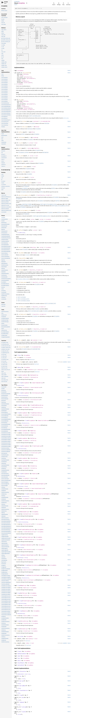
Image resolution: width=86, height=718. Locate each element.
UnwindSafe (21, 665)
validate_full (22, 306)
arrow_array (66, 118)
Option (25, 77)
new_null (21, 247)
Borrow (21, 681)
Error (45, 369)
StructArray (34, 458)
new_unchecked (26, 72)
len (23, 161)
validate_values (23, 329)
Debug (19, 367)
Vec (23, 81)
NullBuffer (36, 148)
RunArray (35, 473)
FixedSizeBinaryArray (36, 405)
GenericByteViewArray (38, 483)
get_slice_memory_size (25, 195)
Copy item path (27, 3)
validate (21, 269)
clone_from (19, 361)
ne (17, 643)
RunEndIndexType (21, 476)
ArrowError (31, 109)
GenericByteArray (37, 382)
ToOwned (21, 702)
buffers (21, 132)
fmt (17, 369)
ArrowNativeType (21, 232)
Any (20, 676)
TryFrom (23, 707)
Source (15, 4)
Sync (19, 658)
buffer (20, 230)
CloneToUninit (23, 690)
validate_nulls (23, 314)
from (17, 377)
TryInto (23, 711)
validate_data (22, 282)
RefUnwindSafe (22, 653)
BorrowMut (22, 685)
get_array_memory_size (25, 210)
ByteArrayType (21, 385)
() (34, 269)
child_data (22, 137)
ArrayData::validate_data (23, 279)
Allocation (22, 671)
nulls (20, 148)
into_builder (22, 346)
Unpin (19, 660)
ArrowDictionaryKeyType (23, 395)
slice (20, 219)
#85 (30, 320)
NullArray (33, 438)
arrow (6, 2)
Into (22, 697)
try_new (21, 99)
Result (19, 109)
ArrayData (20, 70)
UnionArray (33, 466)
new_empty (21, 252)
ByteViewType (20, 486)
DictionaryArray (37, 393)
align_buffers (22, 258)
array (18, 1)
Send (19, 656)
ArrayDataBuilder (45, 121)
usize (21, 75)
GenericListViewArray (44, 494)
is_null (21, 142)
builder (24, 121)
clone (17, 357)
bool (36, 142)
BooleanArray (34, 375)
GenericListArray (43, 420)
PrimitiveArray (36, 446)
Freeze (19, 651)
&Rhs (27, 643)
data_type (24, 126)
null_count (22, 177)
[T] (41, 230)
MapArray (33, 430)
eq (17, 638)
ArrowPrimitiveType (22, 448)
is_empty (24, 166)
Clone (19, 355)
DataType (25, 74)
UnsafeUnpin (21, 662)
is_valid (21, 155)
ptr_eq (20, 340)
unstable (65, 361)
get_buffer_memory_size (25, 182)
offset (24, 172)
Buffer (33, 78)
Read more (32, 359)
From (19, 375)
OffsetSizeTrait (25, 423)
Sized (26, 486)
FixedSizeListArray (36, 412)
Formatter (30, 369)
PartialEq (20, 636)
